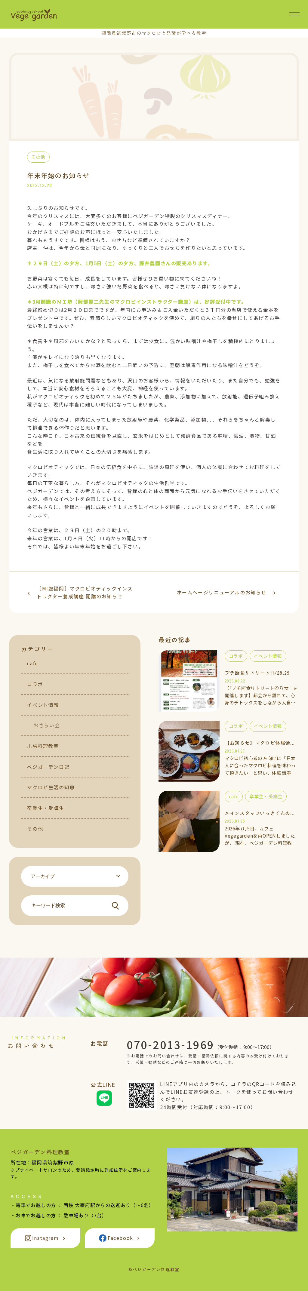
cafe (32, 663)
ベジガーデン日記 (48, 766)
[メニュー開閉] (294, 14)
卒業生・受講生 (45, 807)
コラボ (35, 684)
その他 (35, 828)
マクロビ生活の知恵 (51, 787)
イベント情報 (43, 704)
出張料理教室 (43, 746)
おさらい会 (46, 725)
